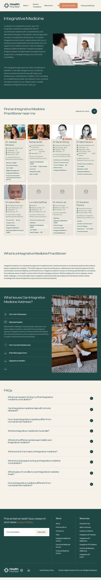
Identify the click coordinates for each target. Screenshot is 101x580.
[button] (26, 5)
